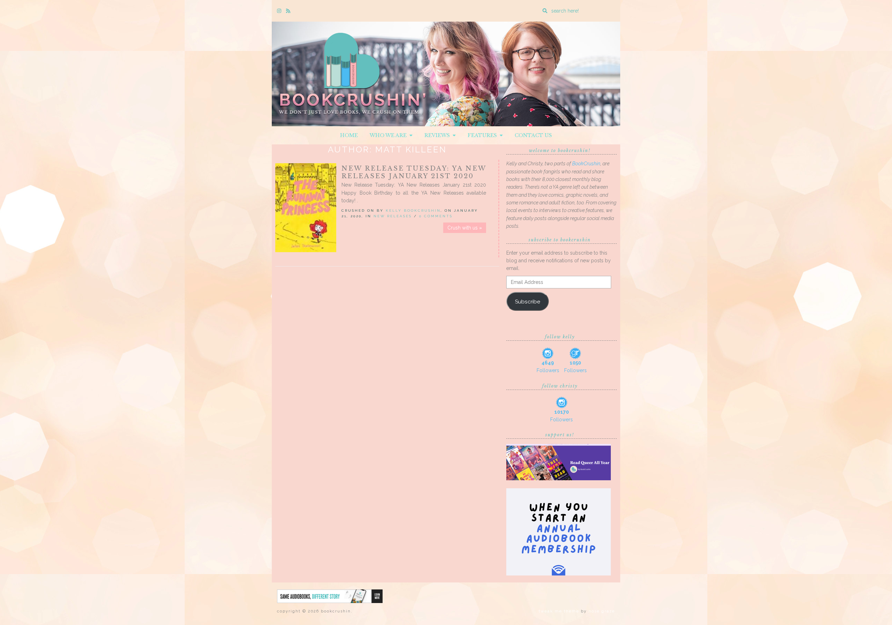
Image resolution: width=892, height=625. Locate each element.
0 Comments (436, 216)
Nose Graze (602, 611)
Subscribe (527, 301)
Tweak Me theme (559, 611)
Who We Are (389, 135)
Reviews (438, 135)
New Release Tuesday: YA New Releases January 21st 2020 (413, 172)
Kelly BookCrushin (413, 210)
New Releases (393, 216)
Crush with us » (464, 228)
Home (349, 135)
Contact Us (533, 135)
